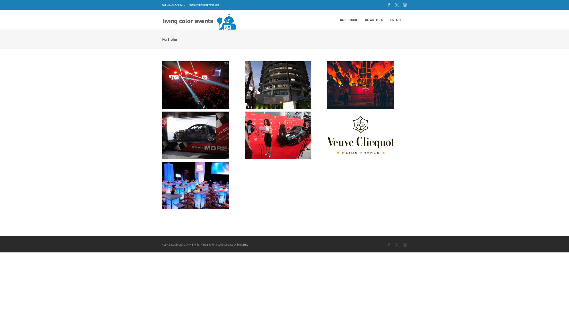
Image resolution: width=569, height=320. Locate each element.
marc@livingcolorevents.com (204, 4)
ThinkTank (242, 244)
